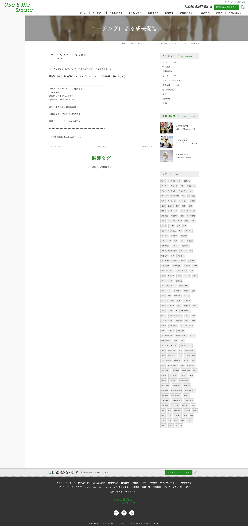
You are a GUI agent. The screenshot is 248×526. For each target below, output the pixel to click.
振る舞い (185, 405)
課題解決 (184, 236)
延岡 (175, 241)
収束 (180, 351)
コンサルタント (166, 321)
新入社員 (191, 196)
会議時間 (187, 385)
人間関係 (191, 261)
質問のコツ (172, 355)
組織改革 (172, 380)
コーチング (172, 201)
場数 (163, 410)
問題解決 (174, 216)
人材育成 (187, 306)
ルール (186, 395)
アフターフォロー (187, 326)
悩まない (164, 256)
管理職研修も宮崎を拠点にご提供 (64, 114)
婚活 (186, 221)
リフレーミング (185, 251)
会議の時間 (165, 385)
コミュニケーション (74, 137)
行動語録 (190, 241)
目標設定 (177, 296)
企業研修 (166, 99)
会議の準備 (186, 370)
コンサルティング (174, 181)
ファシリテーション (171, 80)
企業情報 (187, 181)
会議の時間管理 (176, 390)
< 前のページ (56, 147)
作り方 (192, 336)
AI (176, 311)
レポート (171, 331)
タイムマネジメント (168, 286)
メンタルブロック (167, 306)
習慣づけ (180, 331)
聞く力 (186, 296)
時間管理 (164, 390)
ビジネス (179, 425)
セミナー (164, 236)
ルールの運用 (177, 400)
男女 (172, 256)
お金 (178, 306)
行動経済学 (165, 246)
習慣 (169, 296)
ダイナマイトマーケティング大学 (173, 261)
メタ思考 (180, 256)
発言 (163, 351)
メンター (188, 231)
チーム (163, 425)
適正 (169, 410)
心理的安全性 (183, 286)
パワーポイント (166, 336)
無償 (186, 321)
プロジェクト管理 (167, 301)
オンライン (183, 201)
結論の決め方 (190, 351)
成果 (163, 311)
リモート (174, 186)
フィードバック (181, 271)
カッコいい (175, 405)
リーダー (164, 186)
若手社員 (174, 236)
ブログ (165, 94)
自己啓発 (177, 291)
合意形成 (164, 405)
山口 (182, 241)
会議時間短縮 (183, 380)
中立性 (163, 375)
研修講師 (177, 410)
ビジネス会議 (190, 355)
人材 (185, 415)
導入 (194, 306)
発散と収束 (172, 351)
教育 (193, 405)
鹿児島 (170, 206)
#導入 (94, 167)
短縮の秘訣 (176, 385)
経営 (175, 420)
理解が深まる (166, 341)
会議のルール (175, 395)
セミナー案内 (168, 90)
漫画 (163, 211)
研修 (182, 186)
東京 (177, 206)
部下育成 (171, 276)
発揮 (182, 420)
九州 (180, 231)
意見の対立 (189, 400)
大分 (183, 196)
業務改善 (164, 216)
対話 (163, 276)
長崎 (163, 221)
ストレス (187, 276)
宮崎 (163, 181)
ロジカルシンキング (188, 211)
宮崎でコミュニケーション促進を (64, 121)
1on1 (195, 266)
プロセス (184, 375)
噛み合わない (172, 366)
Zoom (171, 226)
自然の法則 (165, 266)
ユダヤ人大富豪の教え (169, 251)
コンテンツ (173, 375)
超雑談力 (185, 246)
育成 (169, 420)
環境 (191, 415)
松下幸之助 (191, 216)
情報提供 (179, 321)
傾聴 (193, 291)
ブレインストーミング (169, 345)
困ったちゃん (190, 390)
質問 (163, 355)
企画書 (163, 326)
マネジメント (166, 291)
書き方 (163, 380)
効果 (190, 206)
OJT (193, 221)
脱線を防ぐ (165, 370)
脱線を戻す (191, 366)
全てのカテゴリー (170, 62)
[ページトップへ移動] (197, 472)
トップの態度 (166, 360)
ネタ (180, 355)
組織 (163, 420)
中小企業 (52, 137)
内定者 (163, 226)
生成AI (165, 103)
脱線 (182, 366)
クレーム (176, 246)
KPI (184, 226)
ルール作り (165, 400)
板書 (191, 375)
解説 (163, 415)
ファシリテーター (175, 316)
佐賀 (163, 206)
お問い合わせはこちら (226, 7)
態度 (193, 360)
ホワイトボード (181, 336)
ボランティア (172, 211)
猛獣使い (164, 395)
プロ (186, 316)
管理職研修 (61, 137)
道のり (163, 316)
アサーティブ (166, 241)
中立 (194, 370)
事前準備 (176, 370)
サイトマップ (131, 492)
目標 (194, 276)
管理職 (192, 201)
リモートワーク (166, 281)
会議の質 (177, 360)
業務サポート (185, 311)
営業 (193, 316)
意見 (182, 341)
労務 (178, 301)
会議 (179, 276)
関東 (183, 206)
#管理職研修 (106, 167)
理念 (182, 216)
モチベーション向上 (168, 231)
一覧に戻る (101, 147)
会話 (171, 425)
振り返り (187, 301)
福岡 (163, 201)
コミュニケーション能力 (170, 196)
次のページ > (146, 147)
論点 (163, 366)
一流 (163, 296)
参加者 (186, 360)
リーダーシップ (169, 76)
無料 (193, 321)
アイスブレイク (185, 345)
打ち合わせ (191, 186)
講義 (175, 341)
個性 (194, 410)
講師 (178, 226)
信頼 (191, 271)
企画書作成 (173, 326)
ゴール (189, 420)
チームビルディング (175, 221)
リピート (177, 415)
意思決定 (179, 281)
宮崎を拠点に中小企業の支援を (63, 107)
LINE (163, 331)
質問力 (186, 291)
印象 (169, 415)
